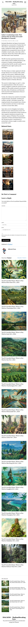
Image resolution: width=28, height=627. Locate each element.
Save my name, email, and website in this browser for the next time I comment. (14, 236)
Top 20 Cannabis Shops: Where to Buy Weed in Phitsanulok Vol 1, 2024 (12, 410)
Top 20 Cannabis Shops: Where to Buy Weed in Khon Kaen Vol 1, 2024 (12, 281)
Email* (3, 227)
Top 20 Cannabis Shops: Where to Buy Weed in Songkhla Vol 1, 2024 (12, 488)
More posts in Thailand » (21, 257)
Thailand (10, 244)
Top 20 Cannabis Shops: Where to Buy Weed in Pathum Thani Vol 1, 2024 (12, 565)
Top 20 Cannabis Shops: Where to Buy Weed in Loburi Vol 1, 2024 (12, 436)
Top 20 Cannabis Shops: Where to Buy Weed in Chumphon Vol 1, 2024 (12, 514)
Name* (3, 222)
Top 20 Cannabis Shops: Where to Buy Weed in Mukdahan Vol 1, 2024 (12, 540)
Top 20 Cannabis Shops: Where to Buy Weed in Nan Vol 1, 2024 (12, 359)
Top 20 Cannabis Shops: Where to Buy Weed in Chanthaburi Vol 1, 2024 (12, 307)
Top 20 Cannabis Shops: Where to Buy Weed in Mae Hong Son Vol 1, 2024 (12, 462)
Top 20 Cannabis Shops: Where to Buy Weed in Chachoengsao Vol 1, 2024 (12, 385)
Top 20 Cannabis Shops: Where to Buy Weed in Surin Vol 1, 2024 (12, 333)
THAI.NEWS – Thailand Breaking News (14, 618)
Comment (3, 205)
